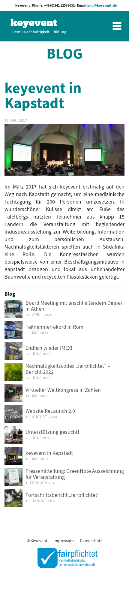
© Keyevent (37, 540)
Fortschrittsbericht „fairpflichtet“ (63, 494)
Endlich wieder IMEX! (49, 347)
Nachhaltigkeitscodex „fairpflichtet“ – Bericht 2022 (68, 368)
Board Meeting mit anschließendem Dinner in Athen (74, 305)
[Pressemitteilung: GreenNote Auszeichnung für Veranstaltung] (13, 477)
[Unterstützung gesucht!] (13, 435)
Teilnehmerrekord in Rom (54, 326)
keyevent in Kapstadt (49, 452)
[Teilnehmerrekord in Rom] (13, 330)
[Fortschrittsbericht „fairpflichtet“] (13, 498)
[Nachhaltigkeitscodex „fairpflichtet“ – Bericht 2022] (13, 372)
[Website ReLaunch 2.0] (13, 414)
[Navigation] (117, 26)
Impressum (63, 540)
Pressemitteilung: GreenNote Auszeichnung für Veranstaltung (75, 473)
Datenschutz (91, 540)
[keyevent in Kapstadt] (13, 456)
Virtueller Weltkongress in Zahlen (63, 389)
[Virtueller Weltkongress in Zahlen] (13, 393)
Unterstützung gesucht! (52, 431)
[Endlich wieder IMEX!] (13, 351)
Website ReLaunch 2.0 (50, 410)
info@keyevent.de (102, 5)
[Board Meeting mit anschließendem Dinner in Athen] (13, 309)
